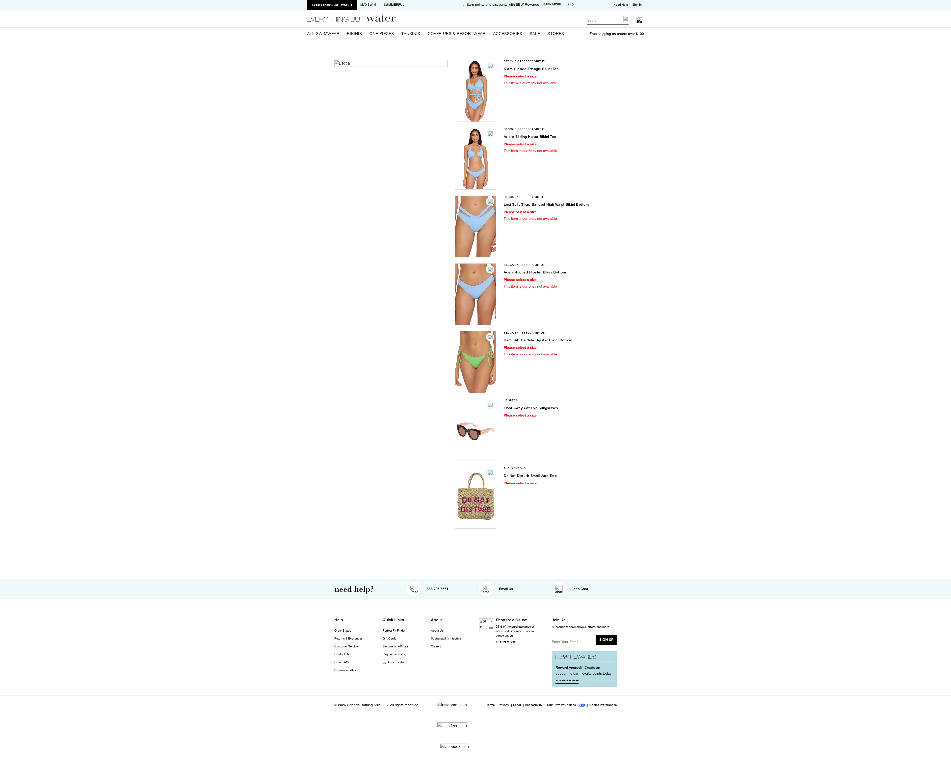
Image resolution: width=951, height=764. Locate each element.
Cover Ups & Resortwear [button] (457, 33)
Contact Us (341, 654)
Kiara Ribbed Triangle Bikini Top (531, 69)
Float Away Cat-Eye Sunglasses (531, 408)
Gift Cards (389, 638)
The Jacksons (515, 468)
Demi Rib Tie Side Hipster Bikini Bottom (538, 340)
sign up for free (567, 680)
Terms (490, 705)
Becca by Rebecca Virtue (524, 61)
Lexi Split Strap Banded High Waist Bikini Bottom (546, 204)
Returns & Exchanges (348, 638)
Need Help (620, 4)
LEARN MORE (551, 4)
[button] (637, 4)
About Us (437, 630)
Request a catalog (394, 654)
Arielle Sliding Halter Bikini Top (530, 137)
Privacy (504, 705)
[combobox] (608, 20)
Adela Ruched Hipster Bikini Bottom (535, 272)
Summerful (394, 4)
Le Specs (511, 400)
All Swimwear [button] (323, 33)
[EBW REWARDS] (584, 658)
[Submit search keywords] (626, 19)
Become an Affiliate (395, 646)
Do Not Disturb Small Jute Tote (530, 476)
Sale (535, 33)
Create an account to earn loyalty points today (583, 670)
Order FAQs (342, 662)
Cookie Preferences (603, 705)
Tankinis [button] (410, 33)
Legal (517, 705)
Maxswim (368, 4)
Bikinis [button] (354, 33)
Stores (556, 33)
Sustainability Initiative (446, 638)
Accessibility (533, 705)
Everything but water (332, 5)
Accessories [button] (507, 33)
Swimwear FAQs (345, 670)
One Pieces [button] (382, 33)
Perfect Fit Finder (394, 630)
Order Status (342, 630)
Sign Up (606, 639)
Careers (436, 646)
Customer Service (346, 646)
